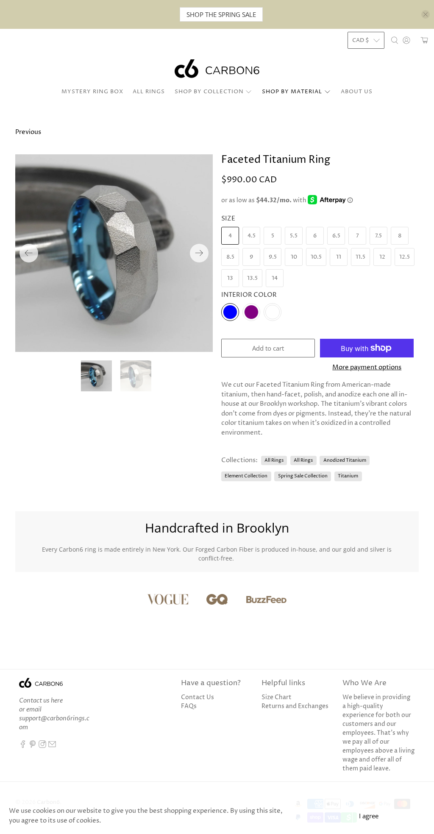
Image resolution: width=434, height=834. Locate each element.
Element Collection (246, 476)
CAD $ (360, 40)
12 (382, 257)
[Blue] (230, 312)
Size (228, 218)
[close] (425, 14)
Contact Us (197, 697)
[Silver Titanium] (272, 312)
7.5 (378, 236)
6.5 (336, 236)
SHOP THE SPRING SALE (221, 14)
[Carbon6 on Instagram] (42, 746)
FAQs (189, 706)
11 (338, 257)
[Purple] (251, 312)
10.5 (316, 257)
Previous (28, 132)
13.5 (252, 278)
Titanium (348, 476)
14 (275, 278)
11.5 (360, 257)
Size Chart (277, 697)
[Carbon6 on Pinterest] (32, 746)
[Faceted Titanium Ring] (114, 253)
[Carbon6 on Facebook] (23, 746)
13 (230, 278)
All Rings (149, 91)
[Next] (199, 253)
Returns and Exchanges (295, 706)
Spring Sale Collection (303, 476)
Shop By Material (292, 91)
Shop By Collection (209, 91)
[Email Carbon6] (52, 746)
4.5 (252, 236)
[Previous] (28, 253)
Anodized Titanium (344, 460)
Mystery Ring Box (92, 91)
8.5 (230, 257)
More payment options (366, 367)
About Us (357, 91)
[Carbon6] (217, 68)
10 (294, 257)
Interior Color (249, 294)
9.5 (273, 257)
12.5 (404, 257)
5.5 (294, 236)
